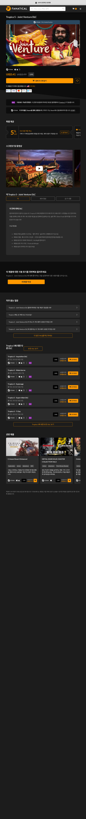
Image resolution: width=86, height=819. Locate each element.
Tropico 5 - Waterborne (16, 370)
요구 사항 (68, 199)
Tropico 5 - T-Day (14, 411)
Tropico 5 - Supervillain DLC (18, 398)
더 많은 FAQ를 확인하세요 (43, 336)
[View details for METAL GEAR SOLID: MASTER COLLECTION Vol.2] (56, 447)
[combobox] (50, 9)
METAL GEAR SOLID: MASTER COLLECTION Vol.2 (53, 460)
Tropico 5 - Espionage (16, 384)
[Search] (63, 9)
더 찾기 (73, 110)
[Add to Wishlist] (77, 80)
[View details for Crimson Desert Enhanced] (22, 447)
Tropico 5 (62, 102)
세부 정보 (43, 199)
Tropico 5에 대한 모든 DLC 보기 (43, 424)
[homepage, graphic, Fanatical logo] (16, 8)
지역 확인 (32, 86)
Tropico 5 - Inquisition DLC (17, 356)
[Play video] (39, 168)
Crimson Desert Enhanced (17, 459)
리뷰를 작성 (26, 282)
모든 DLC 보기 (33, 349)
